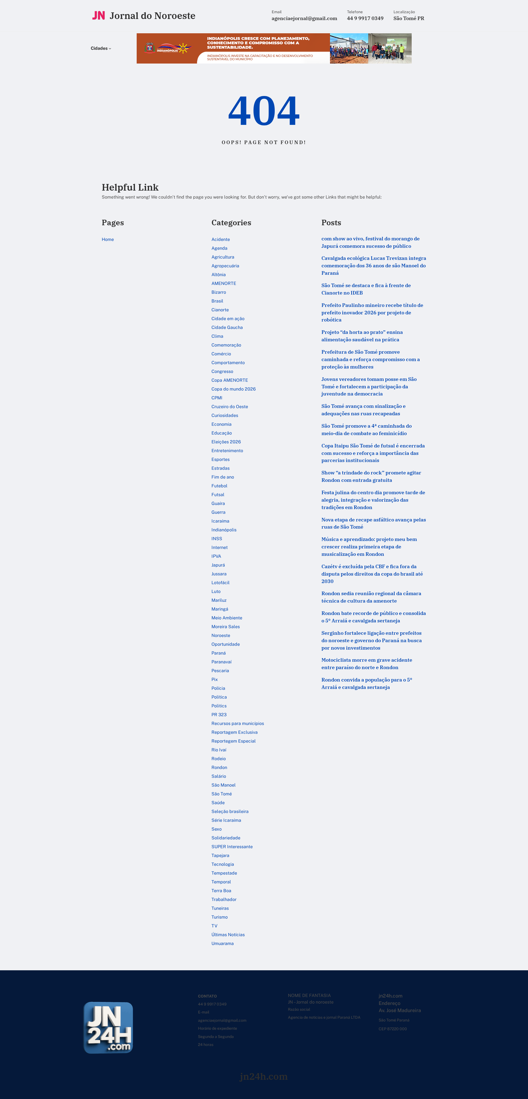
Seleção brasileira (230, 811)
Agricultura (222, 257)
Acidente (220, 239)
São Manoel (223, 785)
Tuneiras (220, 908)
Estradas (220, 468)
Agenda (219, 248)
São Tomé (221, 793)
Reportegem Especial (233, 741)
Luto (216, 591)
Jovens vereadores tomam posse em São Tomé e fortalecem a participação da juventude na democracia (369, 386)
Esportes (220, 459)
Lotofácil (220, 582)
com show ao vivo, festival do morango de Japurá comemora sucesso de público (370, 242)
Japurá (218, 565)
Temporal (221, 881)
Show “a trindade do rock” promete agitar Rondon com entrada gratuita (371, 476)
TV (214, 925)
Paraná (218, 653)
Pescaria (220, 670)
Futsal (217, 494)
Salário (218, 776)
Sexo (216, 829)
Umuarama (222, 943)
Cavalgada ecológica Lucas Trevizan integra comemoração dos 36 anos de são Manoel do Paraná (373, 265)
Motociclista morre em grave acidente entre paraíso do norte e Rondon (366, 664)
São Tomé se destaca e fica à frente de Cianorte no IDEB (366, 289)
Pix (214, 679)
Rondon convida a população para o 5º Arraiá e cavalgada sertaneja (366, 683)
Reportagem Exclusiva (234, 732)
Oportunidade (225, 644)
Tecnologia (222, 864)
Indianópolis (224, 529)
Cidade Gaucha (227, 327)
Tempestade (224, 873)
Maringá (219, 609)
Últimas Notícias (228, 934)
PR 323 (219, 714)
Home (108, 239)
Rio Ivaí (218, 749)
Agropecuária (225, 265)
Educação (221, 433)
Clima (217, 336)
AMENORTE (223, 283)
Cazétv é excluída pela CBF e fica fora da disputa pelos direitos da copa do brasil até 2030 (372, 573)
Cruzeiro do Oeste (229, 406)
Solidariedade (225, 837)
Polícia (218, 688)
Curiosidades (224, 415)
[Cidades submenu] (110, 48)
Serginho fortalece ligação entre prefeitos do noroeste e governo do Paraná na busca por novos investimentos (371, 640)
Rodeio (218, 758)
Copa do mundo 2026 (233, 389)
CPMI (216, 397)
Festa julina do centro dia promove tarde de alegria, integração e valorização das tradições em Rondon (373, 499)
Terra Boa (221, 890)
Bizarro (218, 292)
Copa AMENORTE (229, 380)
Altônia (218, 274)
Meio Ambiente (226, 617)
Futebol (219, 485)
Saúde (218, 802)
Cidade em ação (227, 318)
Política (219, 697)
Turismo (219, 917)
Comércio (221, 353)
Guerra (218, 512)
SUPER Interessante (232, 846)
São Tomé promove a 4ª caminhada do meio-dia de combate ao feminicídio (366, 429)
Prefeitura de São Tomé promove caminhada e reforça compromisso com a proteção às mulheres (370, 359)
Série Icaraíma (226, 820)
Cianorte (220, 309)
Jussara (219, 573)
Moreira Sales (225, 626)
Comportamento (228, 362)
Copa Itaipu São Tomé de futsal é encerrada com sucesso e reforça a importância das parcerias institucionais (373, 453)
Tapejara (220, 855)
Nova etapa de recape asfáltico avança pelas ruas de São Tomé (373, 523)
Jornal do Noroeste (153, 15)
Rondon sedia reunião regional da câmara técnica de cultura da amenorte (371, 597)
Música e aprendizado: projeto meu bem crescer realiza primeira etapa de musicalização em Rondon (369, 546)
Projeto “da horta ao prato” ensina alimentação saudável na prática (362, 336)
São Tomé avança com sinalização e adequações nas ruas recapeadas (363, 410)
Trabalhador (224, 899)
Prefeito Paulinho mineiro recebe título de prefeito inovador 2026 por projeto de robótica (372, 312)
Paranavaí (221, 661)
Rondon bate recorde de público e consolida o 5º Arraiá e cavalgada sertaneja (373, 617)
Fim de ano (222, 477)
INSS (216, 538)
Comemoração (226, 345)
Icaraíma (220, 521)
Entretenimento (227, 450)
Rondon (219, 767)
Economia (221, 424)
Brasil (217, 301)
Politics (219, 705)
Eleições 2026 (226, 441)
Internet (219, 547)
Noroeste (220, 635)
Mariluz (219, 600)
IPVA (216, 556)
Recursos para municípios (237, 723)
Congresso (222, 371)
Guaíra (218, 503)
